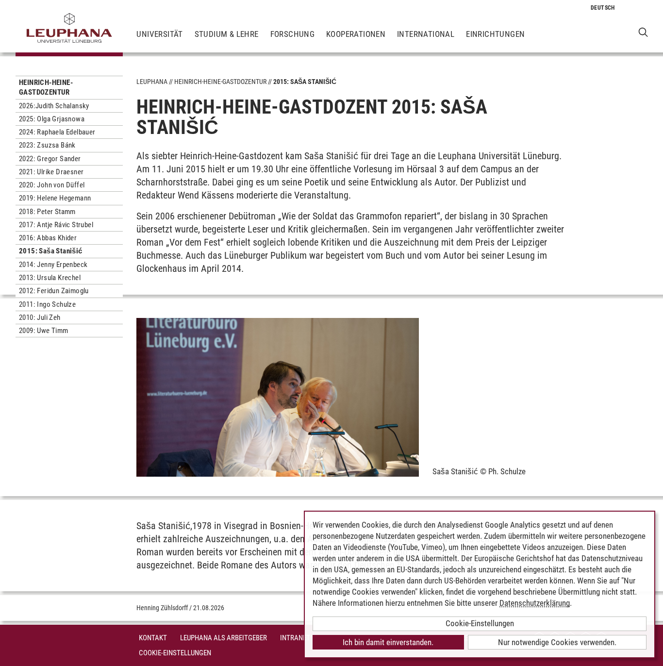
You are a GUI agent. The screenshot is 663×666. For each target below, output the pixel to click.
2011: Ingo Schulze (47, 304)
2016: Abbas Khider (48, 237)
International (425, 34)
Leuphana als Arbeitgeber (223, 637)
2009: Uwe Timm (43, 330)
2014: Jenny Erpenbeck (53, 264)
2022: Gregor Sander (50, 158)
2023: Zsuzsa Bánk (47, 145)
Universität (159, 34)
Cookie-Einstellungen (175, 653)
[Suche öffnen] (643, 31)
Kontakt (153, 637)
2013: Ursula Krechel (50, 277)
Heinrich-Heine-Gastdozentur (46, 87)
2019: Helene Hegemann (55, 198)
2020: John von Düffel (51, 185)
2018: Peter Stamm (47, 211)
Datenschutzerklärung (534, 603)
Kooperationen (355, 34)
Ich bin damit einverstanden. (388, 642)
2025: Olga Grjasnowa (51, 119)
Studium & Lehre (227, 34)
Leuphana (151, 81)
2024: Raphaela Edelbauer (57, 132)
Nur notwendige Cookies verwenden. (557, 642)
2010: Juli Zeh (40, 317)
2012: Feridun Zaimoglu (54, 290)
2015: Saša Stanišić (51, 251)
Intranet (295, 637)
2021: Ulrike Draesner (51, 171)
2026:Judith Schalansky (54, 105)
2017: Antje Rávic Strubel (56, 224)
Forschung (292, 34)
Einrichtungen (495, 34)
